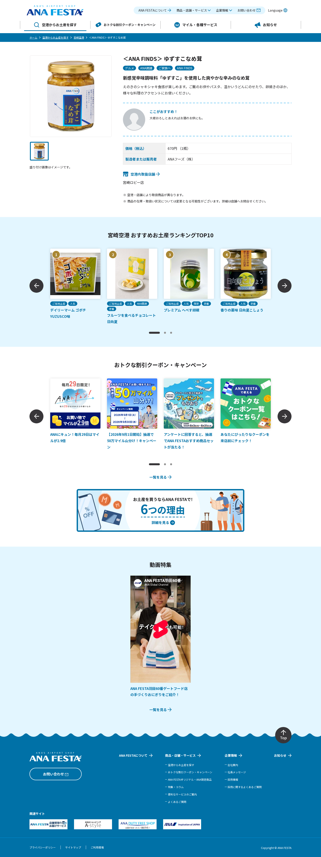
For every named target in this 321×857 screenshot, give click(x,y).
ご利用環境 (97, 847)
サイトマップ (73, 847)
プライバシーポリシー (42, 847)
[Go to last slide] (36, 286)
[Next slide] (285, 286)
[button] (194, 10)
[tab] (154, 333)
